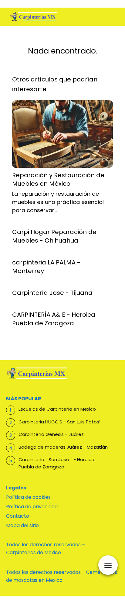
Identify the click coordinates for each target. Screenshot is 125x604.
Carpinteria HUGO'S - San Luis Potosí (59, 422)
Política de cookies (28, 497)
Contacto (17, 516)
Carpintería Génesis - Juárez (51, 434)
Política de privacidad (32, 506)
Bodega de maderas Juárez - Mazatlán (63, 447)
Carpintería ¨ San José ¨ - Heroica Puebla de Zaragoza (56, 463)
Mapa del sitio (22, 525)
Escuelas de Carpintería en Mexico (57, 409)
